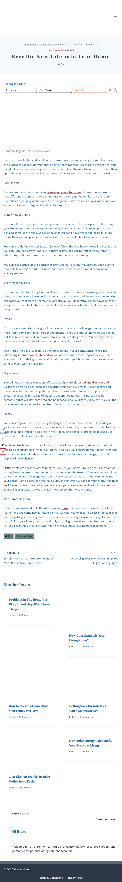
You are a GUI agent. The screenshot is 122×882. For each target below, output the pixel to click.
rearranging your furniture (64, 192)
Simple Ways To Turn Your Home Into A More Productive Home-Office (28, 558)
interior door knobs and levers (38, 355)
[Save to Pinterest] (3, 451)
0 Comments (26, 615)
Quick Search (20, 813)
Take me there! (105, 819)
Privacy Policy (75, 877)
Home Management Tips (61, 50)
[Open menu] (115, 15)
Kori (62, 64)
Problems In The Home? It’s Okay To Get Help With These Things (29, 604)
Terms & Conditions (50, 877)
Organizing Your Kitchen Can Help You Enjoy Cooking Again (94, 558)
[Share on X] (3, 445)
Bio (10, 536)
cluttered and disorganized (91, 382)
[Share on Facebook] (3, 439)
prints (64, 508)
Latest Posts (25, 536)
